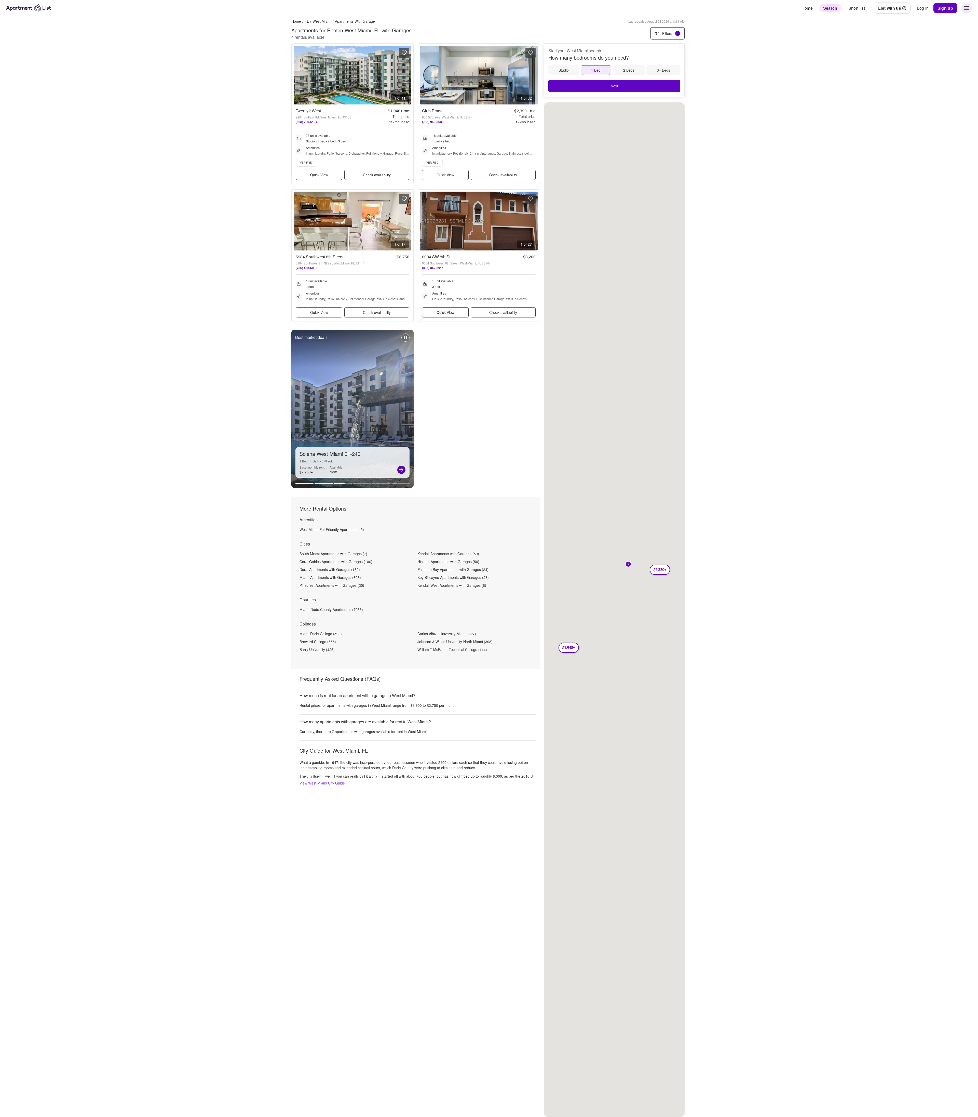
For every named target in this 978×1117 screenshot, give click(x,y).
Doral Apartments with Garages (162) (330, 569)
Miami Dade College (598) (321, 633)
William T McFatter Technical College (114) (452, 649)
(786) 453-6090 (306, 267)
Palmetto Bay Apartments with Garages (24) (452, 569)
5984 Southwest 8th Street (319, 257)
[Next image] (407, 75)
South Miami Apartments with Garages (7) (333, 553)
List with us (889, 8)
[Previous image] (298, 75)
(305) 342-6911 (433, 267)
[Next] (401, 470)
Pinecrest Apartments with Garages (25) (332, 585)
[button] (569, 648)
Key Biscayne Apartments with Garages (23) (453, 577)
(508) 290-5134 (306, 121)
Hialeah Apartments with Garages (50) (448, 561)
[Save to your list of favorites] (404, 53)
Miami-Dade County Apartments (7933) (331, 609)
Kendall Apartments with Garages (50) (448, 553)
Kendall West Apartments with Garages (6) (451, 585)
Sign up (945, 8)
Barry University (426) (317, 649)
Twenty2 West (308, 111)
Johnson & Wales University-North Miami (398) (455, 641)
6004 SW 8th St (436, 257)
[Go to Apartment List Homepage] (28, 8)
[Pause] (405, 340)
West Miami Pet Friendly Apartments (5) (332, 529)
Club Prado (432, 111)
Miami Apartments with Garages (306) (330, 577)
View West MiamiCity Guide (322, 783)
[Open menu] (966, 8)
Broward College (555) (318, 641)
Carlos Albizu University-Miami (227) (446, 633)
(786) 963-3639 (433, 121)
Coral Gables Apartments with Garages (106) (336, 561)
